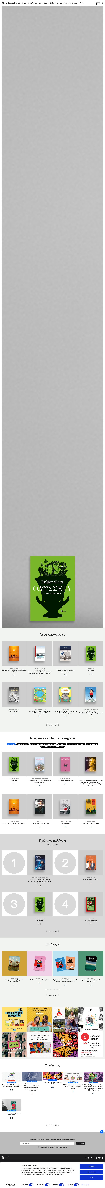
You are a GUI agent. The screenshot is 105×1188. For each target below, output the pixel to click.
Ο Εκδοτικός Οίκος (29, 3)
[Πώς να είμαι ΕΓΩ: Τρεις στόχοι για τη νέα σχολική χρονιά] (11, 1081)
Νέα (81, 3)
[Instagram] (88, 1158)
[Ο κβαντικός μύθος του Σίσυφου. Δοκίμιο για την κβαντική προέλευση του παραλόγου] (39, 868)
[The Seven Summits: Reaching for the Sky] (90, 700)
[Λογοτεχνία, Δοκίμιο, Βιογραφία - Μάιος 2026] (90, 968)
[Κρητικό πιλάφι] (65, 810)
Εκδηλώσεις (73, 3)
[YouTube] (99, 1158)
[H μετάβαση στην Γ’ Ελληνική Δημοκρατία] (65, 658)
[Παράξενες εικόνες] (90, 908)
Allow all (91, 1166)
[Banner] (14, 1019)
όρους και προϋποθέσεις (59, 1147)
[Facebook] (85, 1158)
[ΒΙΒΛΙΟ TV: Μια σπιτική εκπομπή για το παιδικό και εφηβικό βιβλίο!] (73, 1082)
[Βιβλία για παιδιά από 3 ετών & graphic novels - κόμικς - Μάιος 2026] (65, 968)
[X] (93, 1157)
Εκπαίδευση (62, 3)
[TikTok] (91, 1158)
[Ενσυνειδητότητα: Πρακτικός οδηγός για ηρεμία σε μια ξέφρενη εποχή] (39, 659)
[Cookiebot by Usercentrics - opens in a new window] (10, 1185)
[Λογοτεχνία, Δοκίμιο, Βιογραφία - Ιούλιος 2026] (14, 968)
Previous (5, 618)
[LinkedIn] (102, 1158)
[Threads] (96, 1158)
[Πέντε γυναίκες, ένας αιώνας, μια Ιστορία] (11, 1109)
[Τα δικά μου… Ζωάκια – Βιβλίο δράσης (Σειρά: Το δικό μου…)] (65, 699)
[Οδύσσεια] (52, 597)
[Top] (102, 1132)
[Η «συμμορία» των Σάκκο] (90, 810)
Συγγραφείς (43, 3)
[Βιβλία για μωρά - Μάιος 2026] (39, 967)
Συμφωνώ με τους (53, 1147)
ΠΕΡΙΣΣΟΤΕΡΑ (52, 725)
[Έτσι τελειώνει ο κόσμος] (90, 866)
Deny (91, 1177)
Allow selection (91, 1172)
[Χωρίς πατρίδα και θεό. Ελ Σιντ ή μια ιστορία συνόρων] (39, 769)
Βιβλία (52, 3)
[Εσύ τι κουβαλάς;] (14, 698)
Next (100, 618)
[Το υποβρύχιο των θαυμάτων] (39, 810)
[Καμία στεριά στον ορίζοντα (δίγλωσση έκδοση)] (14, 658)
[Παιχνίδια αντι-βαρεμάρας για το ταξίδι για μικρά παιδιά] (39, 699)
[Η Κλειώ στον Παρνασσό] (65, 768)
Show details (85, 1184)
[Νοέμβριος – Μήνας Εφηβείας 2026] (52, 1080)
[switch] (47, 1184)
